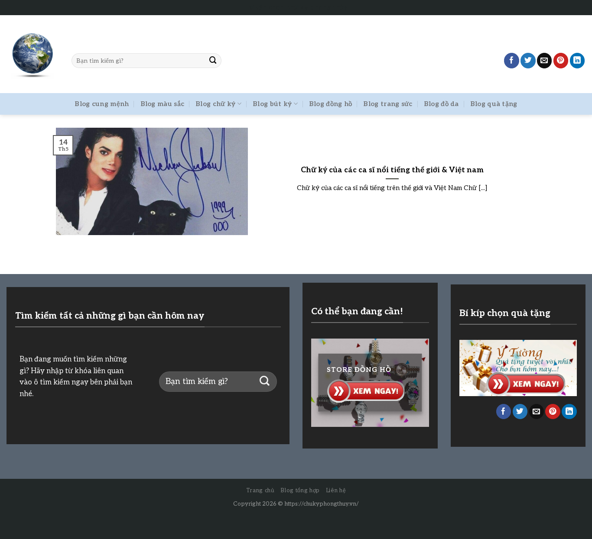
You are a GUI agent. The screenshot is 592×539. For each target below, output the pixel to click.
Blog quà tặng (493, 104)
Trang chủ (260, 490)
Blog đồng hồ (330, 104)
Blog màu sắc (162, 104)
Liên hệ (336, 490)
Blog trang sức (387, 104)
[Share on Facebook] (511, 60)
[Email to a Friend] (544, 60)
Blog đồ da (441, 104)
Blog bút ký (272, 104)
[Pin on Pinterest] (561, 60)
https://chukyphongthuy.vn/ (321, 503)
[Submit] (213, 60)
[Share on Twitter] (528, 60)
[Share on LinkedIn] (577, 60)
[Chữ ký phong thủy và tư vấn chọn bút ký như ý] (33, 54)
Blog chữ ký (215, 104)
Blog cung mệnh (102, 104)
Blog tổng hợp (299, 490)
